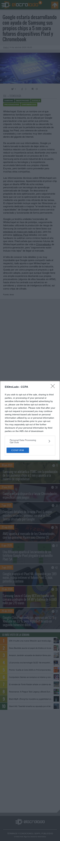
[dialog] (30, 420)
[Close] (54, 387)
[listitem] (30, 441)
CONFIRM (17, 450)
